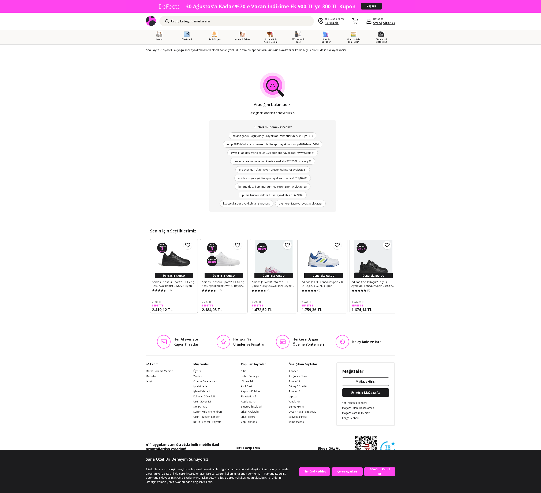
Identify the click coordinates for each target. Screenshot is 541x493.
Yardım (197, 376)
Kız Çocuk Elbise (297, 376)
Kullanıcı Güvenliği (204, 396)
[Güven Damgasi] (387, 449)
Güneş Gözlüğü (297, 386)
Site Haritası (200, 406)
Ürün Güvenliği (202, 401)
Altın (243, 371)
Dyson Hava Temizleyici (302, 411)
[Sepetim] (355, 21)
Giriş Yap (389, 23)
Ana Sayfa (152, 50)
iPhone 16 (294, 391)
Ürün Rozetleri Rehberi (206, 417)
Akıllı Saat (246, 386)
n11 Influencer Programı (207, 422)
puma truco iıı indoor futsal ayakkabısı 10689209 (272, 195)
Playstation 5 (248, 396)
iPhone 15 (294, 371)
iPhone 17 (294, 381)
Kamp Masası (296, 422)
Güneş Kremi (296, 406)
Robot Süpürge (250, 376)
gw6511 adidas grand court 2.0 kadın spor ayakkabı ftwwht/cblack (272, 153)
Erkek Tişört (248, 417)
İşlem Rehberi (201, 391)
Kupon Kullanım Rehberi (207, 411)
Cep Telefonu (249, 422)
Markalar (151, 376)
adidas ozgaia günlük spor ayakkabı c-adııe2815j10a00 (272, 178)
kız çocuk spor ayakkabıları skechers (246, 203)
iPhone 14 (247, 381)
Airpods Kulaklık (250, 391)
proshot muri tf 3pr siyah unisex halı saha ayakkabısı (272, 170)
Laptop (292, 396)
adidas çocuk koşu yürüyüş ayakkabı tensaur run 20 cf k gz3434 (272, 136)
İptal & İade (200, 386)
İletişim (150, 381)
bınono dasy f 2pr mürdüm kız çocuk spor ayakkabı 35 (272, 186)
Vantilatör (294, 401)
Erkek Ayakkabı (250, 411)
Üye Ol (377, 23)
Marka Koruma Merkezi (159, 371)
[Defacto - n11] (270, 6)
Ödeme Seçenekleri (205, 381)
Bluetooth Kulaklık (251, 406)
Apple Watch (248, 401)
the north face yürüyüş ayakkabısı (300, 203)
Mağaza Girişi (366, 381)
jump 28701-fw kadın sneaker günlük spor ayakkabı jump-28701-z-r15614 (273, 144)
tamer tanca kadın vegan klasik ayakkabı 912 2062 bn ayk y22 (272, 161)
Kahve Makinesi (297, 417)
